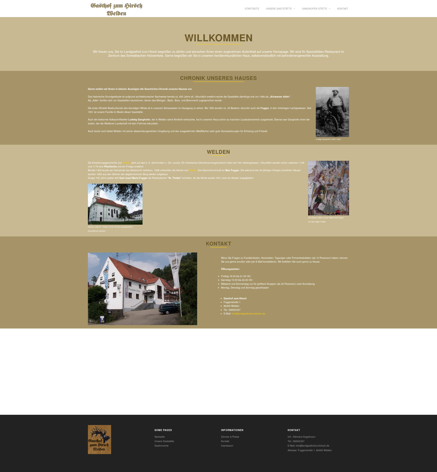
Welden (127, 162)
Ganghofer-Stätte (314, 8)
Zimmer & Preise (230, 436)
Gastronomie (161, 445)
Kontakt (342, 8)
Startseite (252, 8)
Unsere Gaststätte (279, 8)
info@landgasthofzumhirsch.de (248, 313)
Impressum (227, 445)
